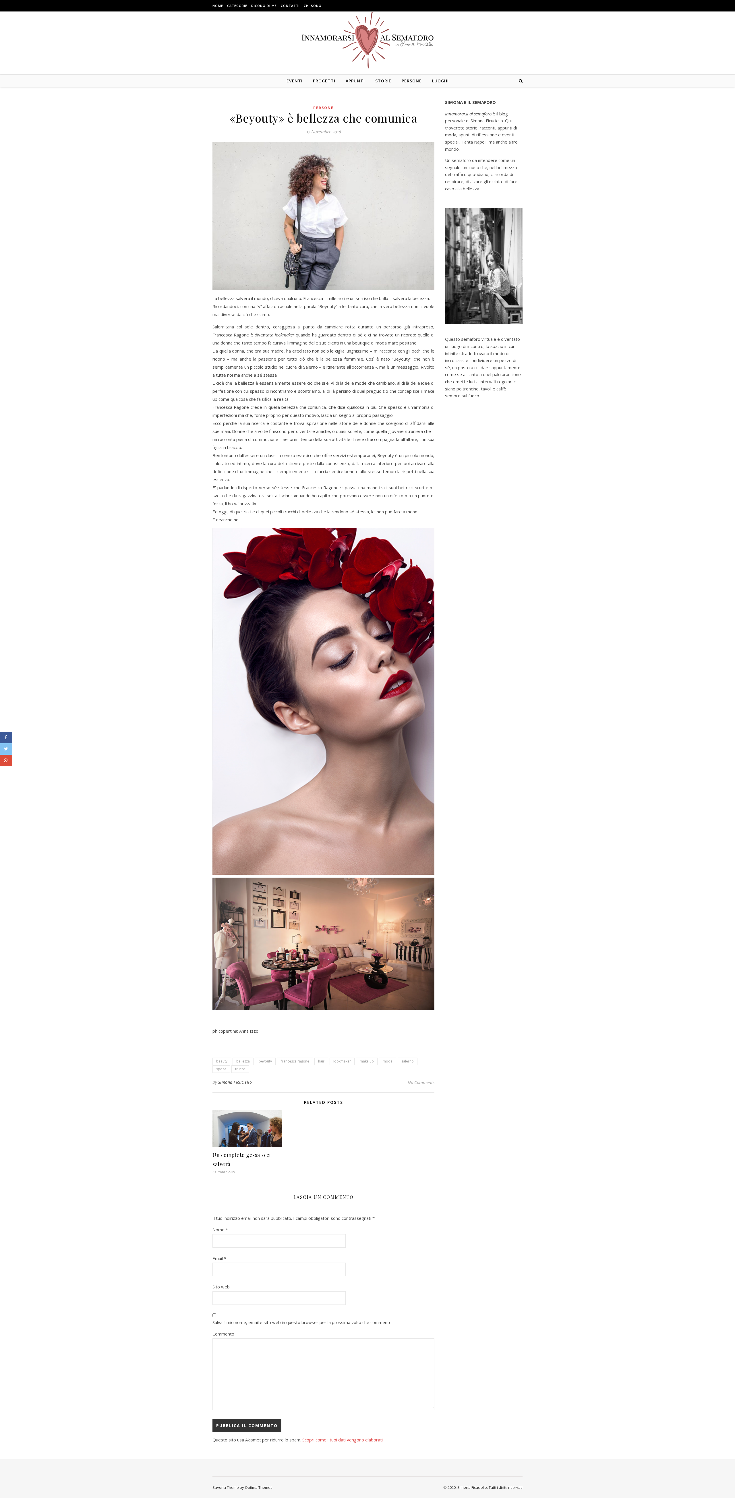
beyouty (265, 1061)
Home (217, 5)
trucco (240, 1069)
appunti (355, 81)
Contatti (290, 5)
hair (321, 1061)
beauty (221, 1061)
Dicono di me (264, 5)
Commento (223, 1334)
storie (383, 81)
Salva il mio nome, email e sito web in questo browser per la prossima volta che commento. (302, 1322)
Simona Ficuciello (235, 1082)
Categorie (237, 5)
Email (219, 1258)
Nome (220, 1229)
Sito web (221, 1287)
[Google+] (6, 760)
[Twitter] (6, 749)
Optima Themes (258, 1487)
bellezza (243, 1061)
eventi (295, 81)
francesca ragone (295, 1061)
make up (367, 1061)
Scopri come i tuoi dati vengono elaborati (342, 1440)
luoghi (440, 81)
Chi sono (313, 5)
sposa (221, 1069)
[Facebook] (6, 737)
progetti (324, 81)
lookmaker (342, 1061)
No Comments (421, 1082)
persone (412, 81)
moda (387, 1061)
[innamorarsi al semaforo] (367, 40)
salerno (407, 1061)
